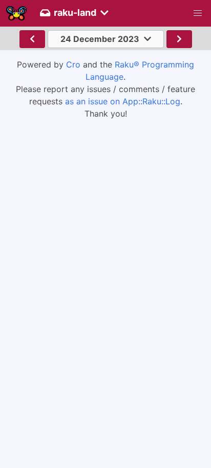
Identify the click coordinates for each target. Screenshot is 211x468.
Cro (73, 64)
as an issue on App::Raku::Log (122, 101)
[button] (197, 13)
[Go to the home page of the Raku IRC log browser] (16, 13)
